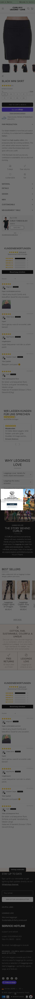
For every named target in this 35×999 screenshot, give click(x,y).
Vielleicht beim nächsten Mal (12, 506)
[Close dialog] (33, 489)
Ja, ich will (12, 504)
